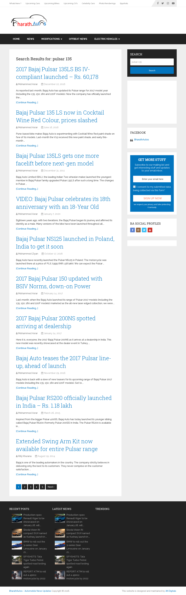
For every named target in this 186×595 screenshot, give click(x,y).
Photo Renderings (107, 3)
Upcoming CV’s (70, 3)
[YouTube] (150, 230)
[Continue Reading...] (27, 102)
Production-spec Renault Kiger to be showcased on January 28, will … (33, 520)
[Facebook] (132, 230)
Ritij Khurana (25, 456)
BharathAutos (141, 139)
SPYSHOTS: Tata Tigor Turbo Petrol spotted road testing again (34, 561)
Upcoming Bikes (51, 3)
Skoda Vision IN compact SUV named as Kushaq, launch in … (35, 533)
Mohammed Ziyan (28, 253)
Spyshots (124, 3)
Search (152, 70)
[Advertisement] (124, 16)
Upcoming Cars (33, 3)
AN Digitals (171, 591)
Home (16, 39)
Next (50, 487)
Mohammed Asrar (28, 84)
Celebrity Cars (88, 3)
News (30, 39)
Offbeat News (78, 39)
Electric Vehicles (105, 39)
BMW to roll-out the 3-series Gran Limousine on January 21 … (35, 547)
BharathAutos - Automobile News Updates (30, 591)
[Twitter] (144, 230)
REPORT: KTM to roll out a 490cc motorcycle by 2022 (34, 575)
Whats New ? (15, 3)
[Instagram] (138, 230)
